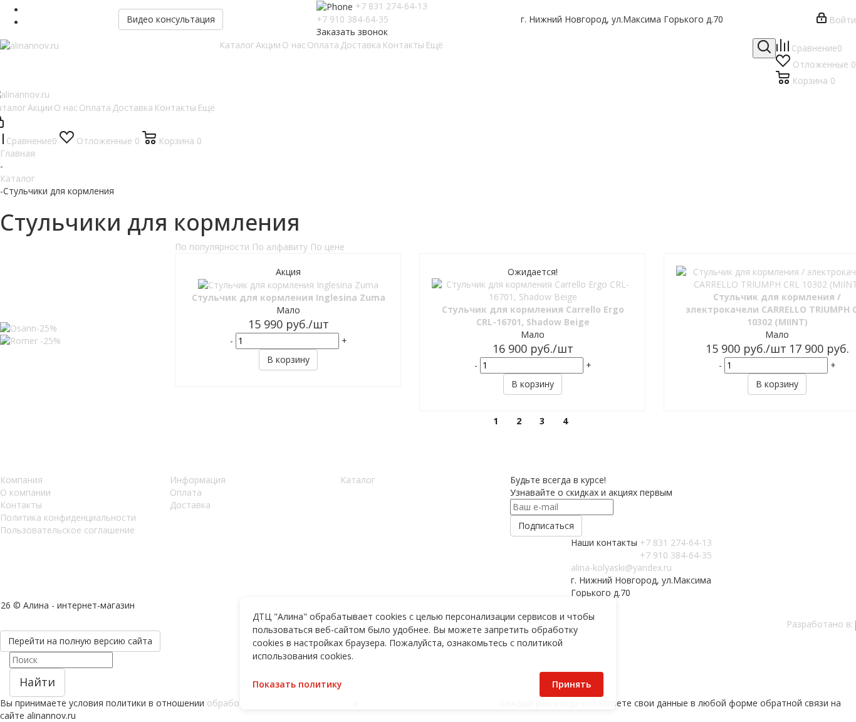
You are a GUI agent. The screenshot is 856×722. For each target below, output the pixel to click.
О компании (25, 492)
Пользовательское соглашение (67, 530)
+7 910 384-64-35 (352, 19)
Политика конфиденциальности (68, 517)
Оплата (186, 492)
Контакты (21, 505)
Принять (571, 684)
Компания (21, 480)
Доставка (190, 505)
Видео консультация (171, 19)
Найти (37, 681)
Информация (198, 480)
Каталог (357, 480)
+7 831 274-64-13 (391, 6)
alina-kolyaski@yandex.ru (621, 567)
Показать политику (297, 684)
